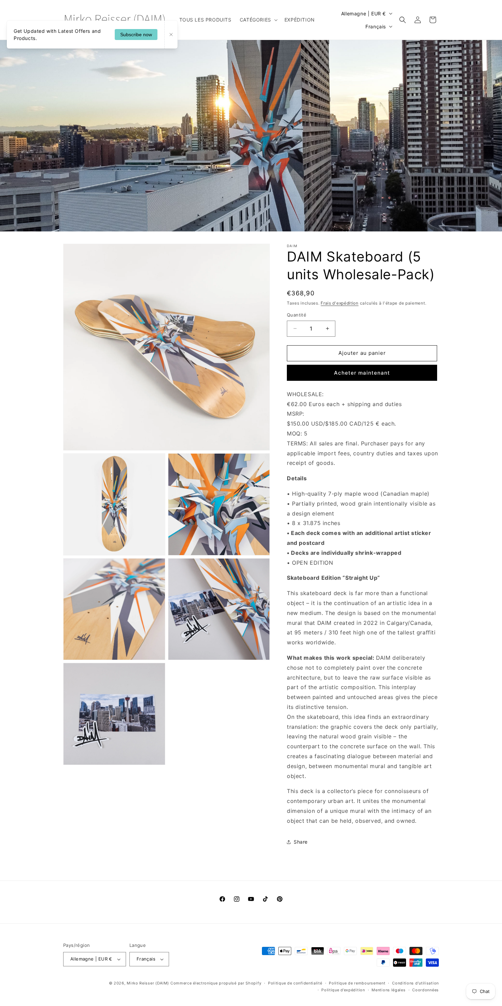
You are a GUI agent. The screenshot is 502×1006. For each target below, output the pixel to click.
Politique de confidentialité (295, 983)
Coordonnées (425, 990)
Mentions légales (388, 990)
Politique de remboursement (357, 983)
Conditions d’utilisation (415, 983)
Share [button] (301, 842)
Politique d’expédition (343, 990)
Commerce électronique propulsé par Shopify (215, 983)
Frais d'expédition (340, 303)
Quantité (296, 315)
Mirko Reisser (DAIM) (148, 983)
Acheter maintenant (362, 373)
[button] (258, 20)
